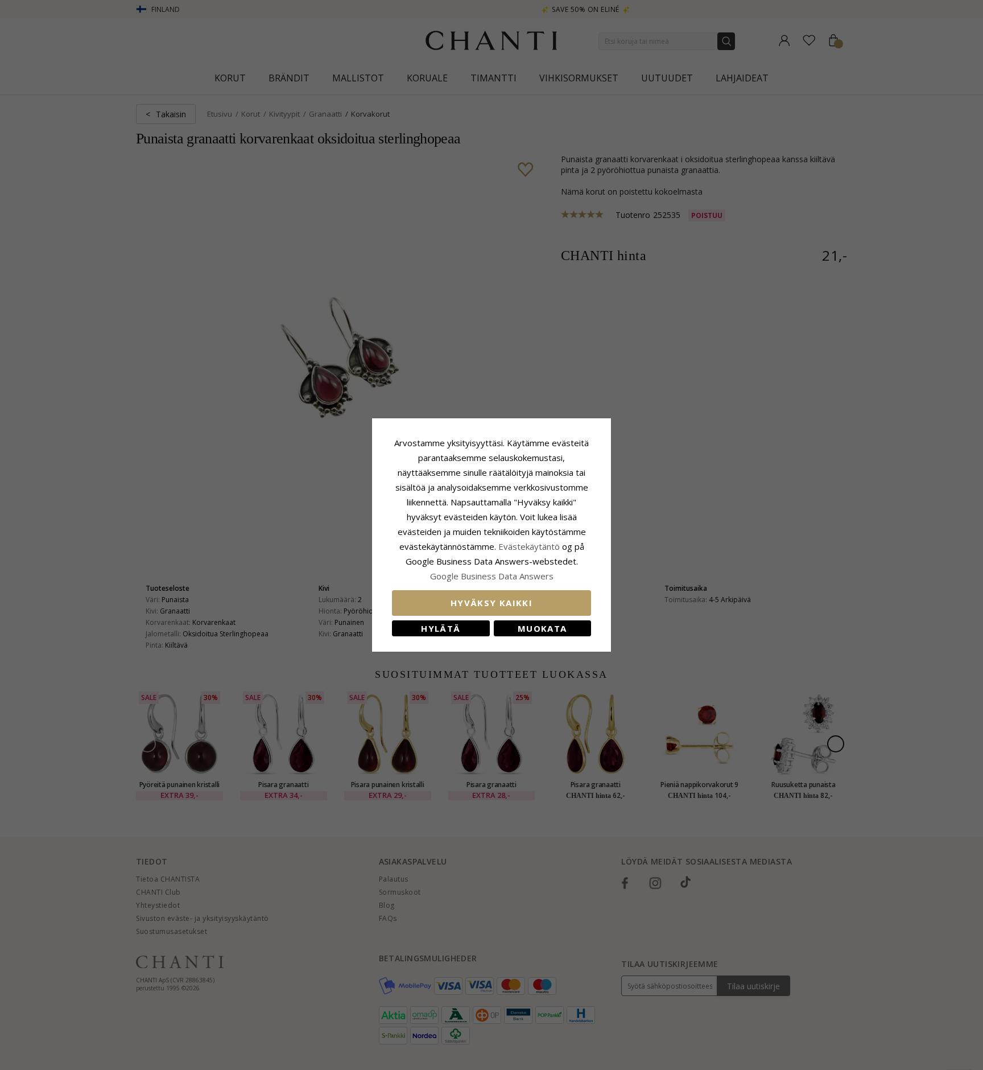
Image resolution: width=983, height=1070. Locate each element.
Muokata (542, 628)
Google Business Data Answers (492, 576)
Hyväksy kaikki (491, 602)
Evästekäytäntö (529, 546)
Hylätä (440, 628)
